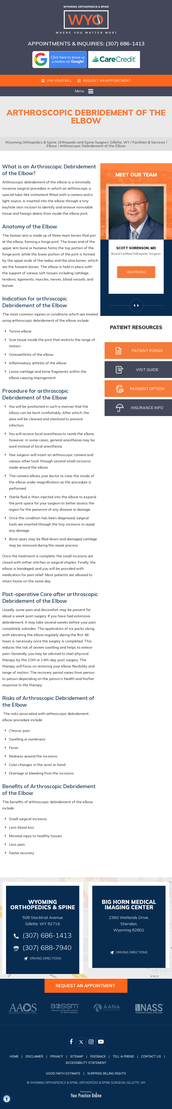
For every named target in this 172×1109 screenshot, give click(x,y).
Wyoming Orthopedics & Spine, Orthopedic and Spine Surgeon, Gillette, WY (67, 142)
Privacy (56, 1056)
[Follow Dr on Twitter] (81, 1042)
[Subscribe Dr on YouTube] (101, 1042)
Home (14, 1056)
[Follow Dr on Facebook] (71, 1042)
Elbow (51, 146)
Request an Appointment (106, 80)
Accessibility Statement (86, 1063)
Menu (79, 91)
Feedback (98, 1056)
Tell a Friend (123, 1056)
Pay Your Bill (59, 80)
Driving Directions (45, 958)
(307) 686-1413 (125, 43)
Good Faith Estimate (63, 1073)
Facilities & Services (148, 142)
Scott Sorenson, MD (136, 248)
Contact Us (151, 1056)
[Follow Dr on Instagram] (91, 1042)
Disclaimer (34, 1056)
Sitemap (76, 1056)
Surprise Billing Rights (106, 1073)
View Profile (136, 272)
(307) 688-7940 (47, 947)
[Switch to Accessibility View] (6, 1099)
